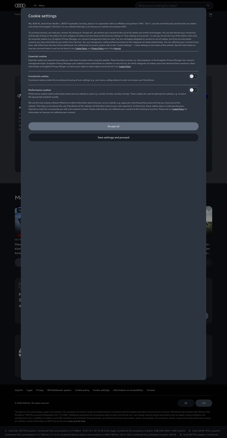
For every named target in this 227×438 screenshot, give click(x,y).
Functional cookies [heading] (38, 76)
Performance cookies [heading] (39, 90)
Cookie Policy (81, 48)
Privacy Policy (98, 48)
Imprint (117, 48)
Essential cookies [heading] (37, 56)
